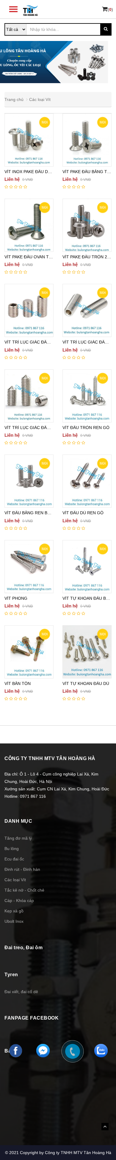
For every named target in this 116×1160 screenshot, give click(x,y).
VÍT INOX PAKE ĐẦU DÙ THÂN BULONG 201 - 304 (52, 171)
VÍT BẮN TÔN (17, 683)
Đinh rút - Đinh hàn (22, 869)
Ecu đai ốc (14, 859)
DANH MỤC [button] (18, 821)
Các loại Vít (40, 99)
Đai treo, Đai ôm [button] (23, 947)
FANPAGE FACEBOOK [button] (31, 1017)
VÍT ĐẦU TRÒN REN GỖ (85, 427)
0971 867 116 (33, 796)
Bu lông (11, 848)
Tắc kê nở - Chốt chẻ (24, 890)
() (110, 9)
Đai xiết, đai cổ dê (21, 991)
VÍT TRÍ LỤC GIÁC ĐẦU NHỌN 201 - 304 (43, 427)
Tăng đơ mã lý (18, 838)
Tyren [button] (11, 974)
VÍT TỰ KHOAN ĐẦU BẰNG (88, 598)
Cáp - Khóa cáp (19, 900)
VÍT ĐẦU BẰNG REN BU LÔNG (33, 512)
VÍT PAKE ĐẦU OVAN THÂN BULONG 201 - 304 (49, 256)
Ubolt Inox (13, 921)
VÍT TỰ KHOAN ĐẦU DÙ (85, 683)
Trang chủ (13, 99)
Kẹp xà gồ (13, 911)
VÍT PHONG (15, 598)
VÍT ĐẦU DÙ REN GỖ (83, 512)
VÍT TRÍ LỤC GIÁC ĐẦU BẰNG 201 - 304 (43, 342)
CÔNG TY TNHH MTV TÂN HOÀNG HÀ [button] (49, 758)
